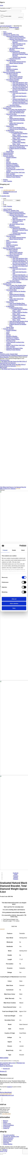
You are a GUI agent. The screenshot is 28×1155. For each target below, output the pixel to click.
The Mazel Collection (12, 73)
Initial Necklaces (13, 81)
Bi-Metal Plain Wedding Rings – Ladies (18, 140)
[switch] (24, 582)
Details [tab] (14, 550)
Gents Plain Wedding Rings (16, 112)
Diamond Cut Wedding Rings (17, 147)
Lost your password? (6, 26)
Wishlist (5, 179)
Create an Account (14, 27)
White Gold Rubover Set (18, 44)
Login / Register (7, 181)
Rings (7, 64)
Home (4, 32)
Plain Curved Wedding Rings (17, 127)
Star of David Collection (15, 78)
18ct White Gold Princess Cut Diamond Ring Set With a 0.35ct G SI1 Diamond (13, 487)
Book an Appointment (6, 1092)
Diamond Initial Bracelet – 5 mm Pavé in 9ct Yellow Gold (20, 99)
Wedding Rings (7, 108)
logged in (9, 1086)
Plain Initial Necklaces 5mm (20, 82)
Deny (14, 608)
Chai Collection (13, 75)
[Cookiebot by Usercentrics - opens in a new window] (19, 546)
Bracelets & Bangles (11, 66)
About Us (5, 1120)
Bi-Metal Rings (10, 130)
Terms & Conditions (8, 1125)
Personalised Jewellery (12, 79)
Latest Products (7, 33)
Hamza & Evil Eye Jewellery (13, 106)
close (1, 5)
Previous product (4, 360)
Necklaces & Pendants (12, 165)
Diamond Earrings (11, 60)
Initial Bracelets (13, 91)
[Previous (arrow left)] (0, 1154)
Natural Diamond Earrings (16, 63)
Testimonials (6, 1126)
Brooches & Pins (10, 168)
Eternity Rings (10, 151)
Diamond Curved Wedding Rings (18, 129)
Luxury (8, 159)
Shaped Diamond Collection (16, 118)
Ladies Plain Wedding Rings (17, 111)
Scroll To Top (3, 1151)
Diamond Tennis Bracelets (16, 39)
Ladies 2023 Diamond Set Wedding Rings (16, 123)
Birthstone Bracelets (14, 58)
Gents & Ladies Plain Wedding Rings (16, 109)
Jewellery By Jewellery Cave (11, 1136)
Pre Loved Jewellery (8, 1135)
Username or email (5, 8)
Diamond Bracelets (14, 51)
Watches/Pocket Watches (13, 177)
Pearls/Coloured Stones (12, 166)
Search (17, 29)
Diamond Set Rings (11, 114)
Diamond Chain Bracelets (19, 57)
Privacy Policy (7, 1123)
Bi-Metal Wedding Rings (16, 132)
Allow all (14, 599)
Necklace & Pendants (12, 69)
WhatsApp (6, 193)
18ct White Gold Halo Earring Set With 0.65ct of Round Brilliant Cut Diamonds (13, 365)
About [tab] (23, 550)
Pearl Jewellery (10, 70)
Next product (3, 367)
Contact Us (6, 1128)
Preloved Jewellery (8, 156)
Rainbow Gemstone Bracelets (17, 38)
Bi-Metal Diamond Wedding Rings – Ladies (19, 134)
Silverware (6, 1142)
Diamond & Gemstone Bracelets (15, 36)
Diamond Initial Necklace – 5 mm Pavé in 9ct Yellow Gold (20, 86)
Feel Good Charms (14, 105)
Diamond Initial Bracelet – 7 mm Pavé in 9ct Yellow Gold (20, 102)
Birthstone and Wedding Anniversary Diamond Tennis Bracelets (20, 54)
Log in (2, 23)
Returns (5, 1122)
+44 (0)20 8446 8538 (9, 190)
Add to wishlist (4, 1058)
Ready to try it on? (6, 1065)
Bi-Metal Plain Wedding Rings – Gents (18, 143)
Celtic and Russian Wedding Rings (18, 145)
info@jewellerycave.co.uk (10, 191)
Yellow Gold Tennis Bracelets (17, 46)
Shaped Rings (10, 126)
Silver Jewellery (10, 174)
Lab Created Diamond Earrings (17, 61)
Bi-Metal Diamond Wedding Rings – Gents (19, 137)
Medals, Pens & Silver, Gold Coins (15, 172)
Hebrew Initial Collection (16, 76)
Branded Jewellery (11, 157)
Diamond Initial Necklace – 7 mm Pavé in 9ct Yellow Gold (20, 89)
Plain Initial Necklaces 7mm (20, 84)
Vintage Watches (7, 1144)
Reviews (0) (6, 1068)
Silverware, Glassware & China (14, 175)
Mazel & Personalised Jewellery (12, 72)
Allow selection (14, 603)
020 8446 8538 (6, 1114)
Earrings (8, 67)
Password (3, 11)
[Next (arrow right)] (2, 1154)
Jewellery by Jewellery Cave (11, 35)
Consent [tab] (5, 550)
